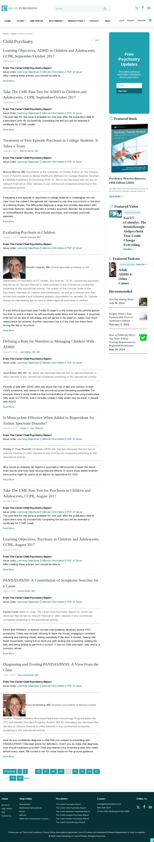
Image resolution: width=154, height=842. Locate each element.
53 (89, 771)
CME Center (36, 21)
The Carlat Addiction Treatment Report (73, 811)
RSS (97, 40)
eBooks (22, 815)
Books (22, 811)
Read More (8, 81)
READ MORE (115, 196)
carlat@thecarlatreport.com (109, 804)
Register (130, 21)
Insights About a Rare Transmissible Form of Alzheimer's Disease (120, 317)
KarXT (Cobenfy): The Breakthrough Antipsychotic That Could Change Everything (134, 231)
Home (8, 21)
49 (61, 771)
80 (20, 777)
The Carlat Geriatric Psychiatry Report (72, 819)
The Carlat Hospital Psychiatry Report (72, 815)
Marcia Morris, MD (29, 151)
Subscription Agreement (66, 832)
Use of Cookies (85, 832)
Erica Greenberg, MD (28, 675)
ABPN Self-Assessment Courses (33, 819)
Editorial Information (53, 71)
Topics (13, 34)
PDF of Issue (74, 71)
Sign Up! (122, 91)
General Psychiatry (132, 213)
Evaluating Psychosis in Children (29, 232)
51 (75, 771)
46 (38, 771)
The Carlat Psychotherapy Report (70, 822)
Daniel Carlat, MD (26, 591)
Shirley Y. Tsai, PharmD (31, 428)
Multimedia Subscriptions (30, 808)
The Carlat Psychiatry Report (68, 804)
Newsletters (75, 21)
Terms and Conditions (32, 832)
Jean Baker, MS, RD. (30, 352)
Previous (10, 771)
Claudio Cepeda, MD (30, 237)
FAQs (107, 21)
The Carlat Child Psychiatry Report (71, 808)
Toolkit (94, 21)
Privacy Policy (49, 832)
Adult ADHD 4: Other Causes (125, 276)
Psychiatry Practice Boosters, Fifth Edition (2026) (127, 180)
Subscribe (141, 21)
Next (26, 778)
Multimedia (55, 21)
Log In (121, 21)
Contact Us (6, 816)
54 (96, 771)
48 (53, 771)
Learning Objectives (28, 71)
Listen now (140, 264)
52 (82, 771)
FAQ (3, 812)
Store (20, 21)
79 (12, 777)
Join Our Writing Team (121, 299)
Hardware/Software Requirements (112, 832)
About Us (6, 805)
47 (46, 771)
